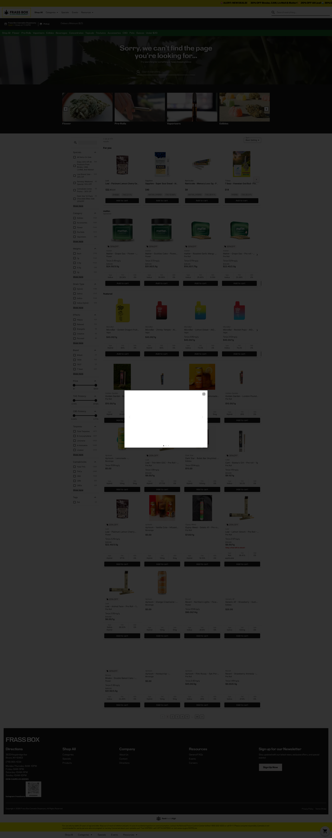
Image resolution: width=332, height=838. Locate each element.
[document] (166, 419)
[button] (204, 394)
